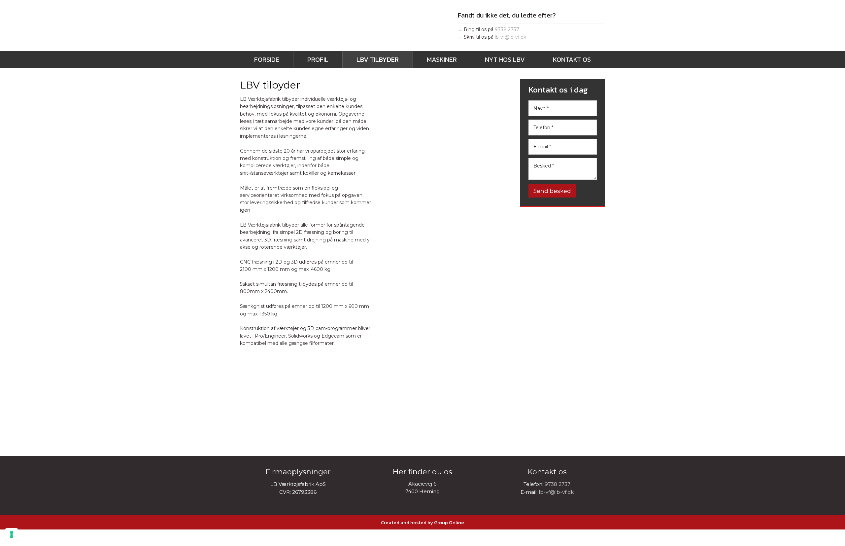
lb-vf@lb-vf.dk (510, 37)
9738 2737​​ (507, 29)
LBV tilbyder (377, 59)
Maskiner (442, 59)
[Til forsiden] (313, 27)
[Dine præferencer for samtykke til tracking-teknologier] (11, 534)
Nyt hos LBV (505, 59)
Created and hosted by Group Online (422, 522)
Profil (317, 59)
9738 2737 (557, 484)
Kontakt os (572, 59)
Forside (266, 59)
